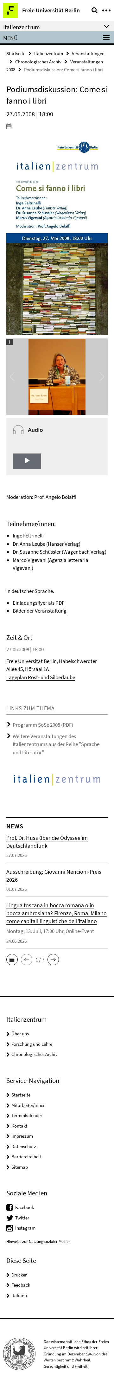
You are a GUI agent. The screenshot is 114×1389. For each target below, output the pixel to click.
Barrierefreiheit (26, 1157)
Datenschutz (23, 1146)
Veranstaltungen (88, 53)
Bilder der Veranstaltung (39, 610)
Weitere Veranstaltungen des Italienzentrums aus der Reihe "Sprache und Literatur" (56, 744)
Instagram (25, 1228)
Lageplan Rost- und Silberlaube (40, 677)
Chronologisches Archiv (38, 62)
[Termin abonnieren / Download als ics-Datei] (57, 126)
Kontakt (19, 1126)
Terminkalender (26, 1115)
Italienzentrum (48, 53)
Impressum (22, 1136)
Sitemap (19, 1167)
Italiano (19, 1295)
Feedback (20, 1285)
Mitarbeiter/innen (28, 1105)
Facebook (24, 1207)
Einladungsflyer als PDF (38, 602)
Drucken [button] (19, 1275)
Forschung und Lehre (31, 1044)
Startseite (15, 53)
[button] (12, 959)
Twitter (22, 1218)
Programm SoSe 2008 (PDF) (43, 724)
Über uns (20, 1034)
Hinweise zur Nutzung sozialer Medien (38, 1241)
